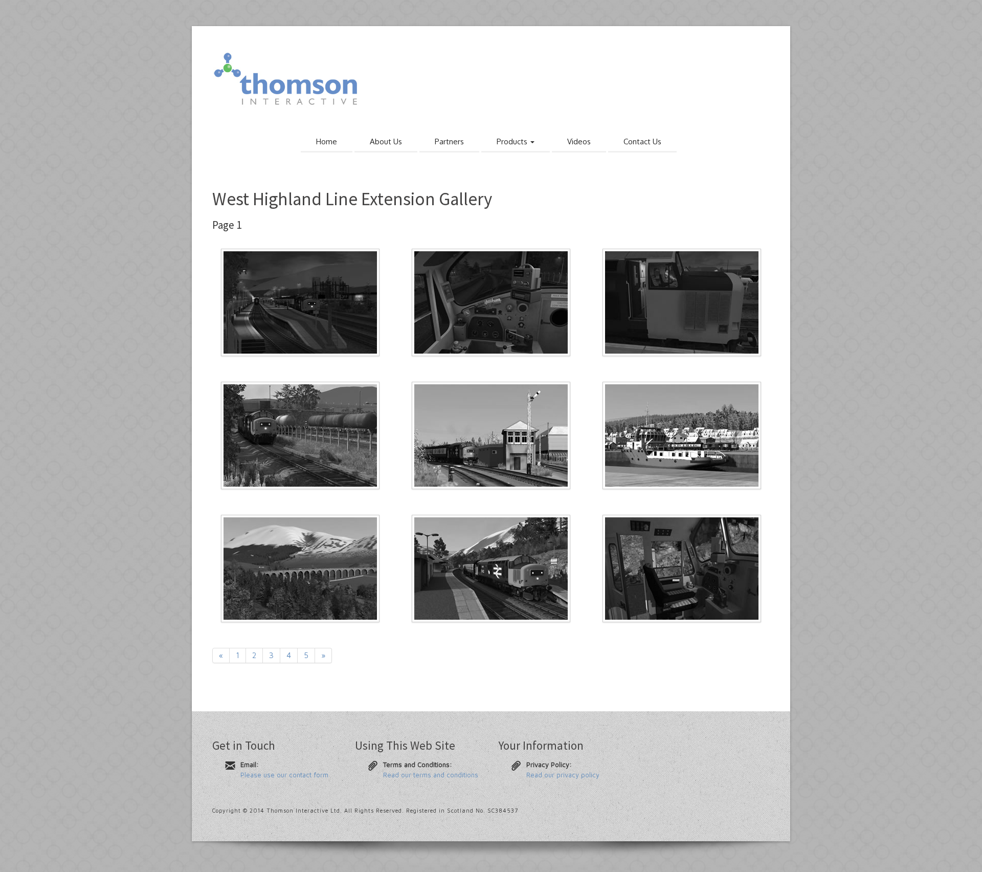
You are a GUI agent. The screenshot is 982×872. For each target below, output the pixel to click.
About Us (386, 141)
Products (513, 141)
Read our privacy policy (562, 775)
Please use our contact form (284, 775)
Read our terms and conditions (430, 775)
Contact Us (642, 141)
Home (326, 141)
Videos (579, 141)
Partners (449, 141)
